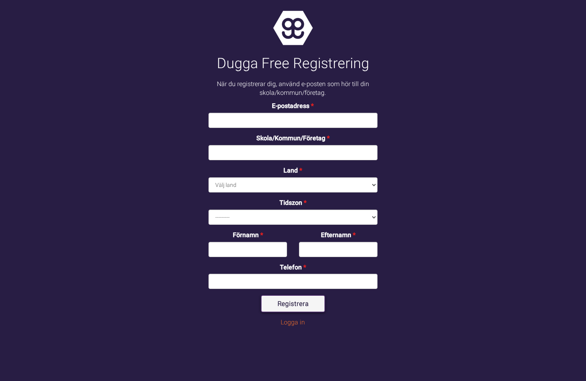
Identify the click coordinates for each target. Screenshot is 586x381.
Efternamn (338, 235)
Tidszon (293, 202)
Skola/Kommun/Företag (293, 138)
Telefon (293, 267)
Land (292, 170)
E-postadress (293, 106)
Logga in (293, 322)
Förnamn (248, 235)
